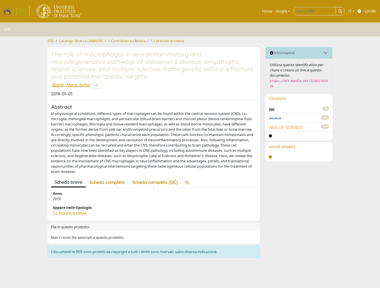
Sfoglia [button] (281, 11)
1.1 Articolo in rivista (167, 40)
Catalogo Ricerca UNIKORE (81, 40)
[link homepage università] (59, 11)
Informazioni (283, 53)
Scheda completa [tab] (107, 182)
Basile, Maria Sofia (70, 84)
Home (267, 11)
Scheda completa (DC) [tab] (155, 182)
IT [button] (349, 11)
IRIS (51, 40)
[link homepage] (16, 11)
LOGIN (370, 11)
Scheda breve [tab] (68, 182)
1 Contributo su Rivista (127, 40)
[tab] (187, 182)
